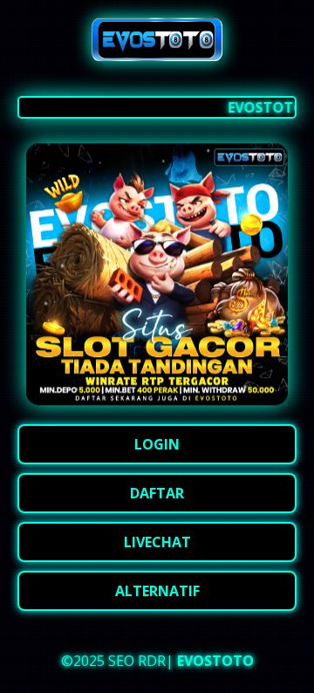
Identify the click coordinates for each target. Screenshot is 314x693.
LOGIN (157, 444)
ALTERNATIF (157, 590)
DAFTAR (157, 493)
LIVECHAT (157, 542)
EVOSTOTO (215, 660)
